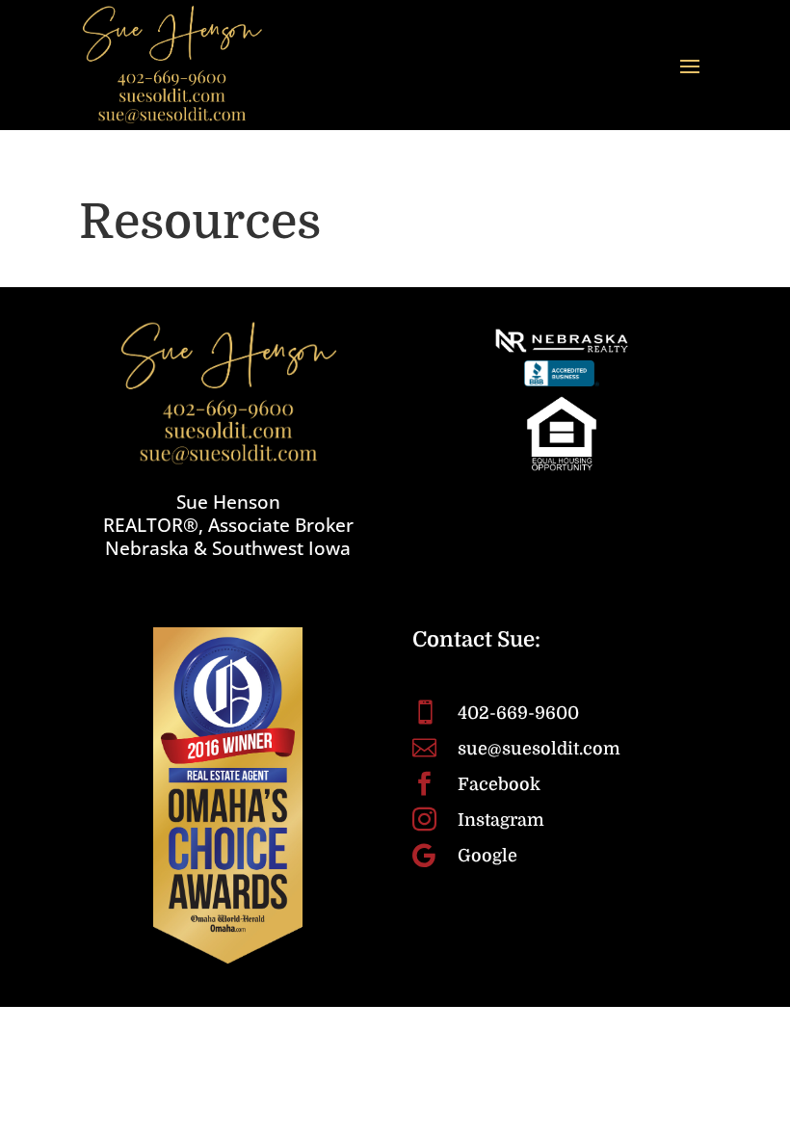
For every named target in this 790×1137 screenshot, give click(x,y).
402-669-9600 (518, 713)
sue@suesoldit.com (539, 748)
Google (487, 855)
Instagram (501, 820)
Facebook (499, 784)
